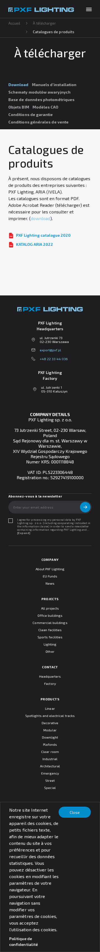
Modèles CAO (45, 107)
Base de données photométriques (41, 99)
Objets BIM (18, 107)
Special (50, 788)
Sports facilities (50, 637)
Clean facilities (50, 630)
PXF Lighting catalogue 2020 (43, 235)
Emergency (50, 773)
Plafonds (50, 744)
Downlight (50, 737)
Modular (49, 730)
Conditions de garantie (30, 114)
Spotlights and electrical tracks (50, 716)
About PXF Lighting (50, 569)
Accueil (14, 23)
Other (50, 651)
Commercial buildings (49, 623)
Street (50, 780)
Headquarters (50, 676)
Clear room (50, 752)
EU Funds (50, 576)
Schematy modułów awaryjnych (39, 92)
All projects (50, 608)
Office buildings (50, 615)
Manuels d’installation (54, 84)
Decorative (50, 723)
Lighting (50, 644)
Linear (50, 708)
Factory (50, 683)
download (40, 218)
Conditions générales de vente (38, 122)
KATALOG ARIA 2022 (34, 244)
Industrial (50, 759)
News (50, 583)
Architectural (50, 766)
